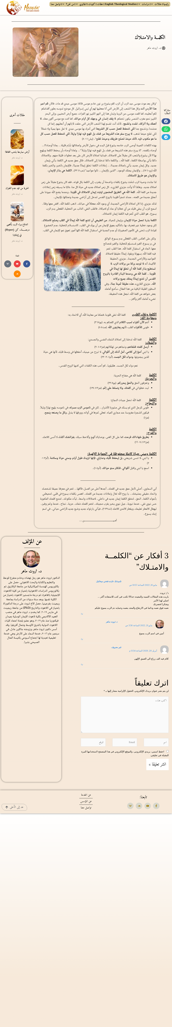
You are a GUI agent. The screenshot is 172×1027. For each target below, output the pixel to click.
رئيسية (166, 4)
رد (82, 613)
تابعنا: (143, 797)
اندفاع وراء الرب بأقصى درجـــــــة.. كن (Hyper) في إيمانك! (17, 230)
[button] (166, 121)
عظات (100, 4)
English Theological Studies (120, 4)
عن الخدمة (86, 794)
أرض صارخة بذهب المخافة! (17, 152)
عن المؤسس (86, 801)
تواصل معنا (55, 4)
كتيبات (91, 4)
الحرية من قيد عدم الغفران (17, 188)
